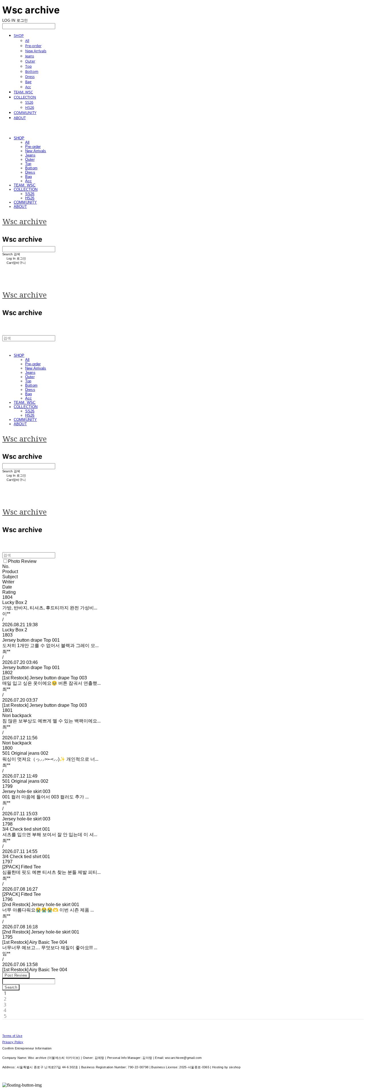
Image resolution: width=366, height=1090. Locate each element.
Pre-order (33, 45)
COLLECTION (25, 97)
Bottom (31, 71)
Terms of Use (12, 1035)
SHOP (19, 35)
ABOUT (20, 117)
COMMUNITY (25, 112)
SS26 (29, 102)
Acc (28, 86)
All (27, 40)
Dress (30, 76)
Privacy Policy (12, 1042)
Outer (30, 61)
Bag (28, 81)
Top (28, 66)
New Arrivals (35, 50)
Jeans (29, 56)
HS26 (29, 107)
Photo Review (22, 561)
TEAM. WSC (23, 92)
